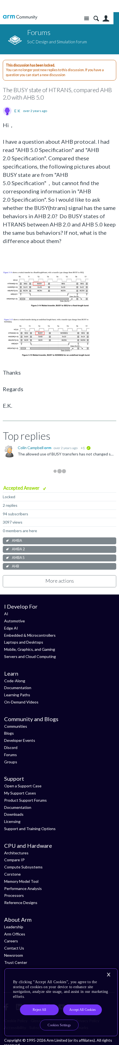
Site (86, 18)
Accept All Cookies (82, 1010)
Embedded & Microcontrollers (30, 635)
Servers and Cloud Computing (30, 656)
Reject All (39, 1010)
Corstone (12, 874)
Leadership (13, 926)
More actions (59, 581)
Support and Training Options (30, 828)
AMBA (17, 541)
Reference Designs (20, 902)
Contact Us (14, 948)
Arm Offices (14, 934)
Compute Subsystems (23, 867)
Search (96, 18)
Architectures (16, 853)
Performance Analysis (23, 888)
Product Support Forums (25, 800)
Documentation (17, 687)
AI (6, 613)
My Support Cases (20, 793)
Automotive (14, 621)
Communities (15, 726)
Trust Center (15, 962)
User (106, 18)
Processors (14, 895)
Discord (10, 747)
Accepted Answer (21, 488)
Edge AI (11, 628)
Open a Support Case (23, 785)
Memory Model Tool (21, 881)
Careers (11, 941)
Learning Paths (17, 694)
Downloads (14, 814)
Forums (10, 754)
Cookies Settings (59, 1025)
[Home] (20, 17)
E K (17, 111)
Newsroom (13, 955)
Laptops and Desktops (23, 642)
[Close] (108, 975)
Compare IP (14, 859)
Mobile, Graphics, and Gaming (29, 649)
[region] (61, 1002)
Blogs (9, 733)
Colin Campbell (31, 447)
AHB (15, 566)
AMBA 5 (18, 558)
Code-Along (14, 680)
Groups (10, 761)
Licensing (12, 821)
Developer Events (19, 740)
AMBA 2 (18, 549)
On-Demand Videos (21, 702)
